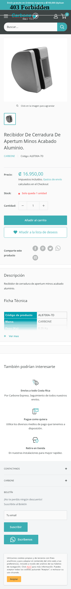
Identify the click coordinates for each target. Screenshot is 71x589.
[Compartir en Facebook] (35, 248)
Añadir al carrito (36, 220)
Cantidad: (10, 205)
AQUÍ (29, 566)
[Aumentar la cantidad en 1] (43, 205)
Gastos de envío (52, 179)
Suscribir (16, 527)
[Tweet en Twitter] (50, 248)
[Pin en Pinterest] (43, 248)
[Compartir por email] (35, 257)
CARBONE (9, 156)
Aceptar (14, 579)
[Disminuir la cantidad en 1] (23, 205)
